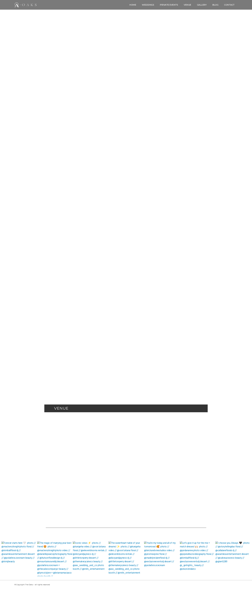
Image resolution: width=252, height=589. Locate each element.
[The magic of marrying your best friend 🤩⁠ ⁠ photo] (54, 558)
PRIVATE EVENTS (169, 5)
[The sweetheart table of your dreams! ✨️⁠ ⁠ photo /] (126, 558)
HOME (132, 5)
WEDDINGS (148, 5)
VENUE (187, 5)
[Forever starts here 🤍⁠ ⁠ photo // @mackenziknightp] (19, 558)
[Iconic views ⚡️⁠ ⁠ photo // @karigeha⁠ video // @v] (90, 558)
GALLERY (202, 5)
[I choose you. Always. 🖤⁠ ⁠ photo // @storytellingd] (233, 558)
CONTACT (229, 5)
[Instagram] (215, 585)
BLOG (215, 5)
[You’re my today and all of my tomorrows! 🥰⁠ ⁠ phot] (161, 558)
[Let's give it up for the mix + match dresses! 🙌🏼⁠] (197, 558)
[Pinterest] (221, 585)
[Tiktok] (228, 585)
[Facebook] (234, 585)
